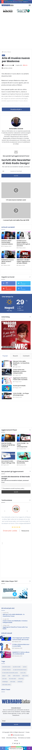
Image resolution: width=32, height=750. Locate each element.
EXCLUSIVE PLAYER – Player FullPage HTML (8, 462)
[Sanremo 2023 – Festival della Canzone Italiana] (8, 235)
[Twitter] (15, 743)
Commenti (26, 356)
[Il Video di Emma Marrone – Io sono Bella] (6, 647)
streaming (20, 678)
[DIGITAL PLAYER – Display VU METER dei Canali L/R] (8, 438)
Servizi (16, 740)
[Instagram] (19, 743)
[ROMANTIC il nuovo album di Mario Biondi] (8, 254)
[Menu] (30, 5)
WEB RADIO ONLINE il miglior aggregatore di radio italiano (23, 261)
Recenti (15, 356)
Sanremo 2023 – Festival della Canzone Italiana (7, 242)
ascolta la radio (16, 666)
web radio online (6, 684)
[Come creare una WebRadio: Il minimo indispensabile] (7, 372)
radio (9, 675)
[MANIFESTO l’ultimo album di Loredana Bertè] (6, 654)
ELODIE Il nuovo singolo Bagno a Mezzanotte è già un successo (23, 243)
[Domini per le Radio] (7, 388)
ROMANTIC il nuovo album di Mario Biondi (7, 261)
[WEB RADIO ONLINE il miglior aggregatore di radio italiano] (24, 254)
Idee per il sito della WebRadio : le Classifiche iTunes (21, 363)
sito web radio (12, 678)
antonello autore (6, 666)
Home (5, 52)
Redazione (25, 531)
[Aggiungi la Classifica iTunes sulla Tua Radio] (7, 380)
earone (24, 666)
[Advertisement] (16, 32)
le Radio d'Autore (6, 669)
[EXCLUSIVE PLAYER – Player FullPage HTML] (8, 456)
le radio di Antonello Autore (19, 669)
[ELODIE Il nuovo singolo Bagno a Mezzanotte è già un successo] (24, 235)
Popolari (5, 356)
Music (9, 52)
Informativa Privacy (11, 737)
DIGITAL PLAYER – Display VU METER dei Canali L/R (8, 445)
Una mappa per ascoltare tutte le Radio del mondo (20, 638)
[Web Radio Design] (7, 5)
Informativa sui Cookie (24, 737)
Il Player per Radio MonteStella (23, 462)
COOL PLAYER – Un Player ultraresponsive (21, 394)
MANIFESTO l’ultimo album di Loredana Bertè (20, 653)
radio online (25, 675)
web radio (12, 681)
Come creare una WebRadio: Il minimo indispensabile (19, 371)
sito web (4, 678)
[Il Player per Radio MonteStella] (24, 456)
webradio (20, 681)
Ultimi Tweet (5, 689)
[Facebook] (13, 743)
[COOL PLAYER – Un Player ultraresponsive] (7, 396)
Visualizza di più (15, 109)
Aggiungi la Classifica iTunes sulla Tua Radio (20, 379)
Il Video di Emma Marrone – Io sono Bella (21, 645)
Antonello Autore (8, 65)
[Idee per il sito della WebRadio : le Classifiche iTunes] (7, 364)
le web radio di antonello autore (10, 672)
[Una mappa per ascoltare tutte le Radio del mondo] (6, 639)
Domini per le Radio (19, 386)
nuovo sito (23, 672)
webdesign (5, 681)
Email (2, 482)
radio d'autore (16, 675)
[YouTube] (17, 743)
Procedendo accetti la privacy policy (13, 488)
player (3, 675)
